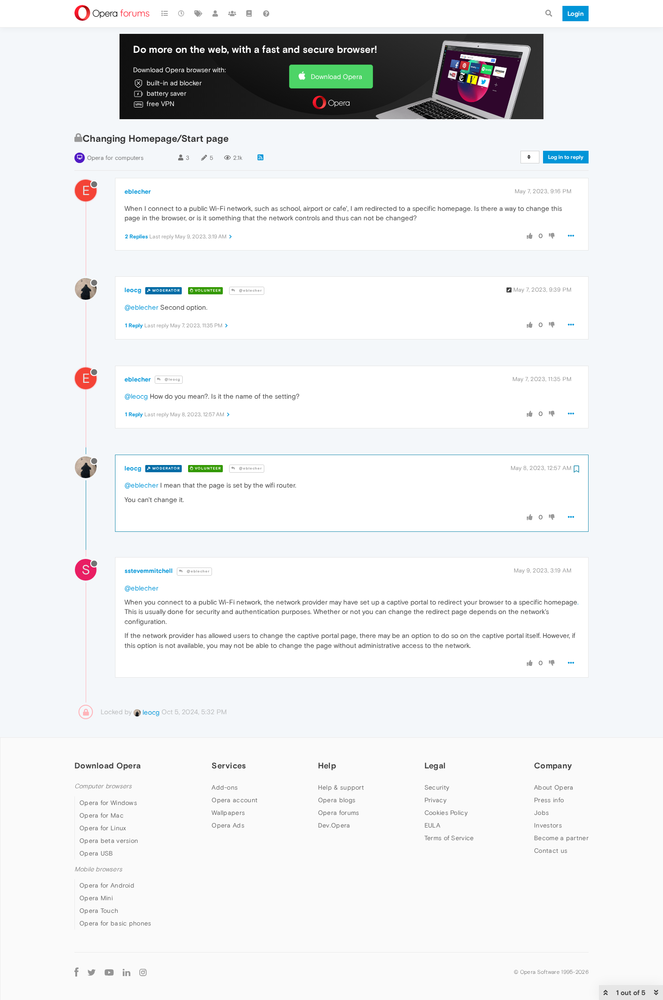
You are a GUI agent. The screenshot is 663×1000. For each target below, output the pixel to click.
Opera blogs (336, 800)
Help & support (341, 787)
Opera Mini (96, 898)
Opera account (235, 800)
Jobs (541, 812)
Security (436, 787)
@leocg (171, 379)
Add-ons (225, 787)
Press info (549, 800)
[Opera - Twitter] (91, 972)
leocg (132, 289)
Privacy (435, 800)
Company (553, 765)
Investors (548, 825)
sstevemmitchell (148, 570)
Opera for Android (106, 885)
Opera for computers (115, 157)
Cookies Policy (446, 812)
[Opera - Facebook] (76, 971)
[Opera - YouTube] (109, 972)
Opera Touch (98, 910)
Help (327, 765)
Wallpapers (228, 812)
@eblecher (250, 290)
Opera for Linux (102, 828)
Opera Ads (228, 825)
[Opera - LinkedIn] (126, 972)
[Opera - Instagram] (143, 972)
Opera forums (338, 812)
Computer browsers (103, 786)
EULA (432, 825)
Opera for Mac (101, 815)
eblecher (137, 191)
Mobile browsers (98, 869)
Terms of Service (449, 838)
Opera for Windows (108, 802)
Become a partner (561, 838)
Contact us (550, 850)
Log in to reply (566, 157)
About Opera (553, 787)
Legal (435, 765)
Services (229, 765)
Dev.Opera (334, 825)
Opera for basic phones (115, 923)
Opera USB (96, 853)
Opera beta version (108, 840)
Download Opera (336, 76)
